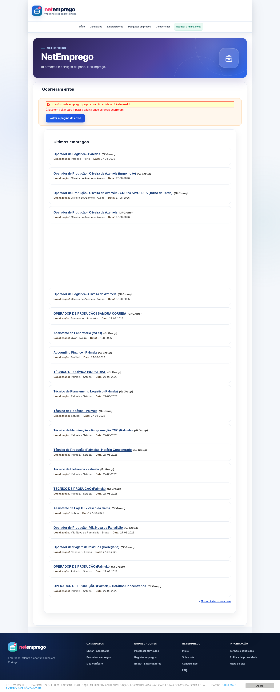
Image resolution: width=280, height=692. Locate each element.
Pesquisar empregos (139, 26)
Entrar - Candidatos (97, 650)
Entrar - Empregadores (147, 663)
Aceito (259, 685)
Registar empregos (145, 657)
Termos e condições (242, 650)
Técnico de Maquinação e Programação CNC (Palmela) (93, 430)
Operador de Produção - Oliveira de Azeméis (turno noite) (95, 173)
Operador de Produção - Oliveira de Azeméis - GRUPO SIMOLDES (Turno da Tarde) (113, 193)
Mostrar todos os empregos (216, 601)
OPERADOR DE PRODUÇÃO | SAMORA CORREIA (90, 313)
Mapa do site (237, 663)
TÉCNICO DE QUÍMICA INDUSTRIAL (80, 372)
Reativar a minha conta (188, 26)
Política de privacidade (243, 657)
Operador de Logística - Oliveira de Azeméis (85, 294)
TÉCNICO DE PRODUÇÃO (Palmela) (80, 488)
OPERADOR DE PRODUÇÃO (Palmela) (82, 566)
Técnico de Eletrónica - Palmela (76, 469)
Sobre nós (188, 657)
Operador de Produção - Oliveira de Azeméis (85, 212)
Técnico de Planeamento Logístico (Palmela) (86, 391)
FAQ (184, 670)
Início (82, 26)
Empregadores (115, 26)
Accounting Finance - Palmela (75, 352)
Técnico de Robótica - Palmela (75, 410)
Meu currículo (94, 663)
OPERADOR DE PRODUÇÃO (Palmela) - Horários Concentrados (100, 586)
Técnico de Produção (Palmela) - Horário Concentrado (93, 449)
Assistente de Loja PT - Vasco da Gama (82, 508)
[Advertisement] (179, 10)
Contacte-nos (163, 26)
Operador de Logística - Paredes (77, 154)
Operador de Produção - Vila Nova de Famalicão (88, 527)
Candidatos (96, 26)
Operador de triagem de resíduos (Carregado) (86, 547)
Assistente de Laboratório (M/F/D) (78, 333)
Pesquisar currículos (146, 650)
